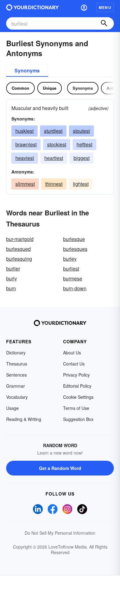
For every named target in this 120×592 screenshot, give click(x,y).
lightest (81, 183)
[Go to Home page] (32, 7)
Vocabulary (17, 397)
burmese (72, 278)
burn (11, 288)
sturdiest (53, 130)
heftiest (84, 144)
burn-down (74, 288)
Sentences (16, 375)
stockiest (56, 144)
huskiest (24, 130)
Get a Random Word (60, 468)
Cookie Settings (78, 397)
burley (70, 258)
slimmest (25, 183)
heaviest (24, 157)
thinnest (53, 183)
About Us (72, 352)
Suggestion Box (78, 419)
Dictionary (16, 352)
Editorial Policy (77, 386)
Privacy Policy (76, 375)
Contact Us (74, 364)
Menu (105, 7)
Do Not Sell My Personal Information (60, 533)
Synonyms (27, 70)
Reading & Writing (23, 419)
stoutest (81, 130)
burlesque (74, 239)
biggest (82, 157)
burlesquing (19, 258)
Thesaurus (16, 364)
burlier (13, 268)
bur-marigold (20, 239)
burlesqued (18, 248)
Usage (12, 408)
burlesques (75, 248)
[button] (84, 7)
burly (11, 278)
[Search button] (104, 23)
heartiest (53, 157)
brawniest (26, 144)
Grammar (15, 386)
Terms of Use (76, 408)
